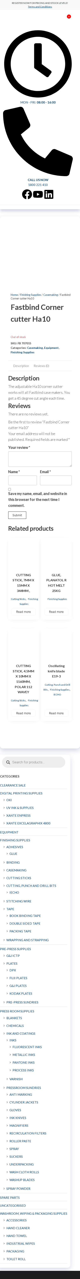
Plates (11, 963)
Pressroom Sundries (23, 1088)
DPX (12, 970)
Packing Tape (20, 931)
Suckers (16, 1156)
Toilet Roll (16, 1259)
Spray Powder (18, 1188)
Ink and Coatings (20, 1033)
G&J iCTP (13, 956)
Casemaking (50, 294)
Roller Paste (20, 1141)
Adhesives (14, 847)
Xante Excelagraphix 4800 (28, 823)
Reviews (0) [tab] (41, 366)
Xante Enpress (18, 815)
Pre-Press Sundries (22, 1002)
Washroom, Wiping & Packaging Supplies (33, 1213)
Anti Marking (20, 1094)
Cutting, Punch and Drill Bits (31, 886)
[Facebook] (27, 194)
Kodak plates (20, 993)
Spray (14, 1149)
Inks (12, 1040)
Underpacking (21, 1164)
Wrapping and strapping (27, 940)
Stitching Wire (18, 901)
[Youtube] (38, 194)
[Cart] (67, 20)
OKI (9, 800)
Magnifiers (18, 1125)
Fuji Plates (18, 978)
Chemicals (15, 1026)
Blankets (14, 1018)
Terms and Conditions (40, 6)
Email (45, 471)
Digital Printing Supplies (21, 793)
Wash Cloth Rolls (24, 1172)
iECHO (57, 694)
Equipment (51, 347)
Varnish (16, 1079)
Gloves (15, 1110)
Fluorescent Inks (27, 1047)
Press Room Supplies (17, 1011)
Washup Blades (22, 1180)
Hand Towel (16, 1236)
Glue (13, 853)
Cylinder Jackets (23, 1102)
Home (14, 294)
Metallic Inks (24, 1055)
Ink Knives (17, 1118)
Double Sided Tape (24, 923)
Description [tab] (21, 366)
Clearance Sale (13, 785)
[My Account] (63, 19)
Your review (19, 447)
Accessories (16, 1220)
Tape (10, 909)
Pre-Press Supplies (15, 949)
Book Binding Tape (25, 916)
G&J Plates (18, 986)
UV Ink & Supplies (20, 808)
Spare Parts (10, 1197)
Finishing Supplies (30, 294)
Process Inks (23, 1070)
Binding (13, 862)
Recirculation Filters (27, 1133)
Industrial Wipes (20, 1243)
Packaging (15, 1251)
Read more (23, 611)
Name (14, 471)
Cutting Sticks (18, 599)
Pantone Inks (24, 1062)
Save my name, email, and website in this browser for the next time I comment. (37, 499)
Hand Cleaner (18, 1228)
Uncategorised (13, 1205)
